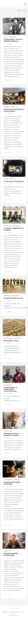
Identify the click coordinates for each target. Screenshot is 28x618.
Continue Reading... (8, 80)
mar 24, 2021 (6, 486)
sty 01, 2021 (6, 557)
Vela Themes (23, 612)
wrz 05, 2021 (6, 183)
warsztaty (15, 106)
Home (21, 10)
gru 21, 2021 (6, 43)
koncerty (7, 106)
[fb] (10, 608)
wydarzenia (16, 225)
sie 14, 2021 (6, 300)
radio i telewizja (10, 37)
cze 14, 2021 (6, 393)
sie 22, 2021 (6, 232)
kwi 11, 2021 (6, 437)
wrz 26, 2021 (6, 113)
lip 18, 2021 (6, 343)
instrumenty (8, 338)
